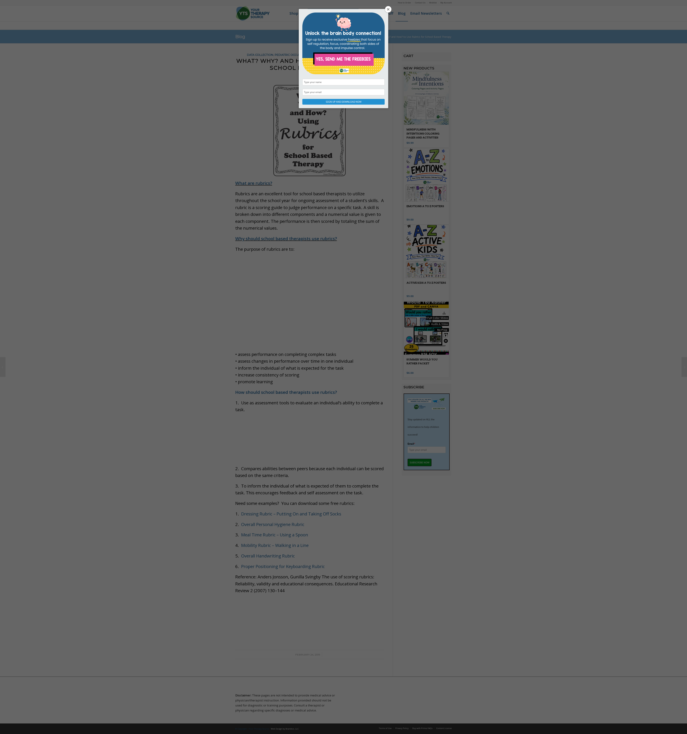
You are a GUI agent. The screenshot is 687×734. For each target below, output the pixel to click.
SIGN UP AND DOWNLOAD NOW (343, 101)
